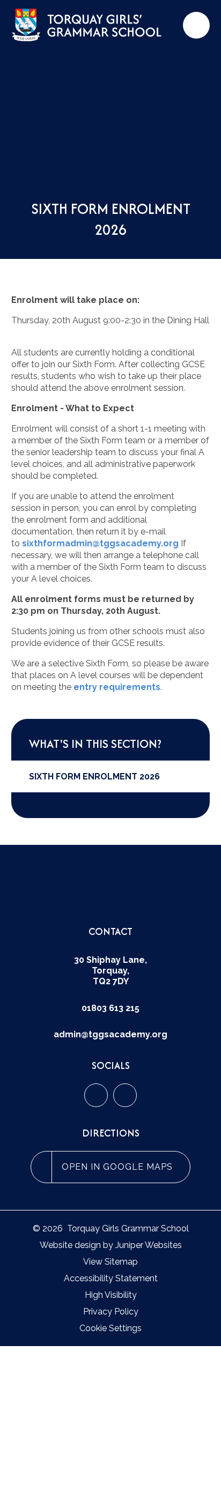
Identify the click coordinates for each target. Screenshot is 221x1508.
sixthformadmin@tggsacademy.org (100, 543)
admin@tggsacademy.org (110, 1034)
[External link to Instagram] (125, 1095)
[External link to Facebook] (96, 1095)
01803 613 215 (110, 1008)
